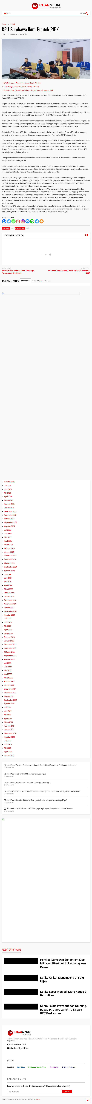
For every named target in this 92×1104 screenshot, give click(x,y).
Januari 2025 (9, 552)
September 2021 (10, 700)
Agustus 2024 (9, 571)
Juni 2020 (8, 744)
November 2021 (10, 693)
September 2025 (10, 522)
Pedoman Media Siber (37, 1067)
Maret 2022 (8, 678)
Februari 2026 (9, 504)
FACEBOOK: (25, 281)
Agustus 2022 (9, 659)
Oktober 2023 (9, 608)
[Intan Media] (46, 8)
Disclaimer (54, 1067)
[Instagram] (23, 221)
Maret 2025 (8, 545)
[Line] (32, 221)
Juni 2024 (8, 578)
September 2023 (10, 611)
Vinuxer (37, 1099)
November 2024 (10, 559)
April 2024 (8, 585)
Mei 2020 (7, 748)
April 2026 (8, 497)
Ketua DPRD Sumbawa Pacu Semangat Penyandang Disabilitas (18, 272)
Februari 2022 (9, 682)
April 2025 (8, 541)
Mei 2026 (7, 493)
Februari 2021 (9, 726)
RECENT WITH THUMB (11, 949)
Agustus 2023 (9, 615)
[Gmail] (18, 221)
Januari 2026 (9, 508)
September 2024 (10, 567)
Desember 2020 (10, 733)
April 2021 (8, 718)
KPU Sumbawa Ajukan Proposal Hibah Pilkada (22, 83)
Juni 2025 (8, 534)
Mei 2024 (7, 582)
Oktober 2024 (9, 563)
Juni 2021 (8, 711)
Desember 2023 (10, 600)
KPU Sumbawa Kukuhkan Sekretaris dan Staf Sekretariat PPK (28, 90)
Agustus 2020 (9, 737)
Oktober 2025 (9, 519)
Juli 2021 (7, 707)
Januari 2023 (9, 641)
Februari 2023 (9, 637)
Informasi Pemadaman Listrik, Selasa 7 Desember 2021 (69, 272)
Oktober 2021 (9, 696)
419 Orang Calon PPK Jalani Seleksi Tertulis (21, 87)
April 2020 (8, 752)
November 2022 (10, 648)
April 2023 (8, 630)
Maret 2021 (8, 722)
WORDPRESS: (37, 281)
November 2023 (10, 604)
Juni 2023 (8, 622)
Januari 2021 (9, 730)
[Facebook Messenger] (27, 221)
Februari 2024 (9, 593)
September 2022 (10, 656)
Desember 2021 (10, 689)
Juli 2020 (7, 741)
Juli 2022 (7, 663)
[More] (41, 221)
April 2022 (8, 674)
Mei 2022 (7, 670)
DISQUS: (47, 281)
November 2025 (10, 515)
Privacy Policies (68, 1067)
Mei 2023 (7, 626)
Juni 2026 (8, 489)
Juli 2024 (7, 574)
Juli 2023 (7, 619)
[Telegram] (37, 221)
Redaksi (10, 1067)
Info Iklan (21, 1067)
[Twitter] (9, 221)
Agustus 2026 (9, 482)
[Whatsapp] (13, 221)
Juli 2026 (7, 486)
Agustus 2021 (9, 704)
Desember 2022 (10, 645)
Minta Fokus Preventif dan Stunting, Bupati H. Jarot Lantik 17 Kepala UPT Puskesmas (63, 1009)
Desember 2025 (10, 511)
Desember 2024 (10, 556)
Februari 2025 (9, 548)
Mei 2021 (7, 715)
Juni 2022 (8, 667)
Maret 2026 (8, 500)
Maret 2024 (8, 589)
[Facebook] (4, 221)
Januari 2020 (9, 755)
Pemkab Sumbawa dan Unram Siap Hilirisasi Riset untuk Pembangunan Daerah (63, 963)
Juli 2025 (7, 530)
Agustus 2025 (9, 526)
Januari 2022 (9, 685)
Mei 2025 (7, 537)
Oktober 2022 (9, 652)
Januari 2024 (9, 596)
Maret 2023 (8, 633)
